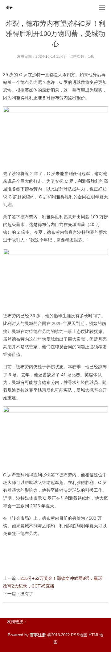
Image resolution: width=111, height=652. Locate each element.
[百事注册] (9, 7)
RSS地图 (79, 635)
